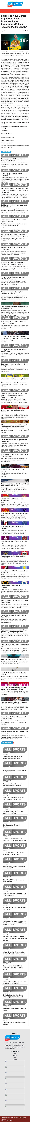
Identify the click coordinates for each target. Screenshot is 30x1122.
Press (15, 1053)
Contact (15, 1057)
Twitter (16, 119)
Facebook (3, 119)
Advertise (15, 1055)
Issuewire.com (24, 59)
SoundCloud (4, 115)
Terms (2, 1120)
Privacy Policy (9, 1120)
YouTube (26, 118)
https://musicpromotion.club (7, 140)
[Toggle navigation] (15, 10)
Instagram (9, 119)
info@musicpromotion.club (7, 137)
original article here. (7, 147)
